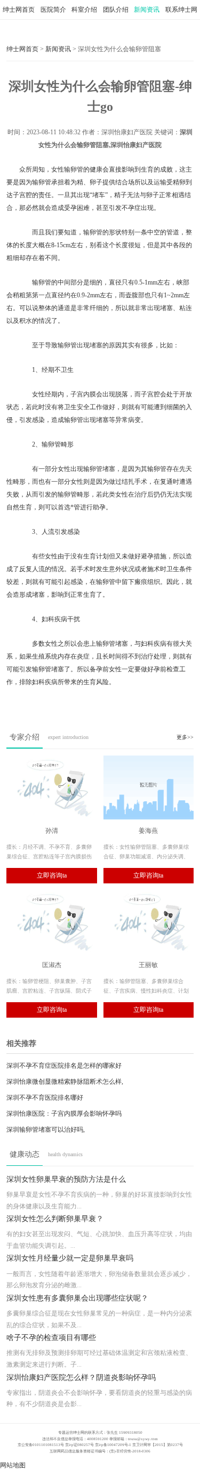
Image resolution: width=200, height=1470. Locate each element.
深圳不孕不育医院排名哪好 (44, 1097)
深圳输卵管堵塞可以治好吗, (45, 1129)
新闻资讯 (146, 9)
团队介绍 (116, 9)
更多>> (185, 737)
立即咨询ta (52, 875)
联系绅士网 (181, 9)
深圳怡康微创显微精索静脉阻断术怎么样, (64, 1081)
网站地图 (13, 1465)
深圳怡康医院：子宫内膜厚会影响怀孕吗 (64, 1113)
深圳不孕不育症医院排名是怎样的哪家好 (64, 1065)
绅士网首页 (19, 9)
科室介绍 (84, 9)
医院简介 (53, 9)
